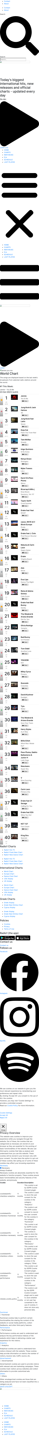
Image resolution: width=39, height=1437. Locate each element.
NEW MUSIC (8, 155)
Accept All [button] (4, 1115)
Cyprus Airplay (9, 907)
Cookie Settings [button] (6, 1113)
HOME (6, 150)
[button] (19, 204)
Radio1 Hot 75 (9, 850)
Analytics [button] (3, 1343)
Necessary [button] (4, 1166)
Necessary (6, 1168)
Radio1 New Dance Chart (13, 855)
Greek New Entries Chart (13, 905)
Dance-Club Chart (11, 876)
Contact (7, 1)
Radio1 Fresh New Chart (13, 852)
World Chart (8, 871)
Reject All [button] (3, 1118)
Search (2, 14)
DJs (5, 157)
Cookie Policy (12, 1105)
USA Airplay (8, 879)
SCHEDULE (8, 160)
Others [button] (2, 1374)
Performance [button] (5, 1328)
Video (25, 401)
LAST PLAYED (9, 162)
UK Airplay (8, 881)
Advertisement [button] (5, 1358)
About (6, 4)
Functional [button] (4, 1312)
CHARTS (7, 152)
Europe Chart (9, 874)
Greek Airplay (9, 903)
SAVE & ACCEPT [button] (6, 1387)
